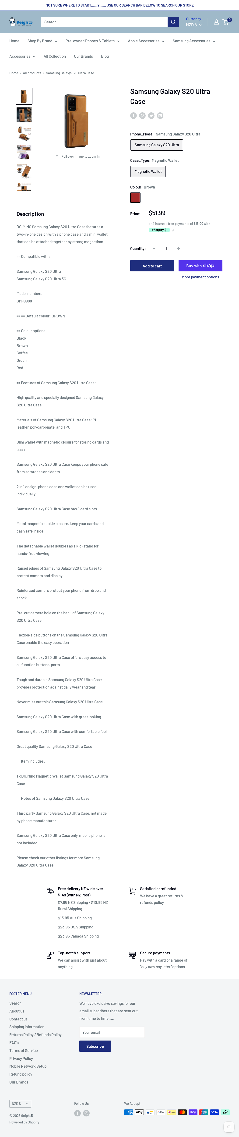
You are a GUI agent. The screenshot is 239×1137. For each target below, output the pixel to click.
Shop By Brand (40, 40)
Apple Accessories (143, 40)
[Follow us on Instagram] (86, 1112)
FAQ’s (14, 1042)
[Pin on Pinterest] (142, 115)
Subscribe (95, 1046)
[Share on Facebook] (133, 115)
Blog (105, 56)
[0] (226, 22)
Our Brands (83, 56)
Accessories (19, 56)
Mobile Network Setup (27, 1066)
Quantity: (138, 248)
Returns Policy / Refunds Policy (35, 1034)
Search (15, 1003)
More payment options (200, 276)
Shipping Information (26, 1026)
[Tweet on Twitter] (151, 115)
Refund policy (20, 1074)
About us (16, 1011)
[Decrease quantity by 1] (154, 248)
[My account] (216, 22)
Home (14, 40)
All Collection (55, 56)
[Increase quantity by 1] (178, 248)
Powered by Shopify (24, 1122)
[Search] (173, 22)
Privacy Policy (21, 1058)
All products (32, 73)
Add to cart (152, 265)
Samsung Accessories (191, 40)
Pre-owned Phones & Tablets (90, 40)
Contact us (18, 1018)
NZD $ (16, 1104)
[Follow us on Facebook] (77, 1112)
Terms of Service (23, 1050)
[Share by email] (160, 115)
